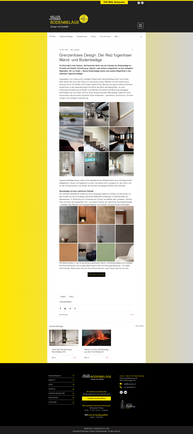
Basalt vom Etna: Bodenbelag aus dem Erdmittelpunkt (96, 350)
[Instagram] (139, 3)
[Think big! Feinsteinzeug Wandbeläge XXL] (63, 338)
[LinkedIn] (142, 3)
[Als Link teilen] (70, 308)
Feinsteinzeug (82, 36)
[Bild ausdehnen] (71, 114)
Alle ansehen (140, 326)
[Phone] (121, 387)
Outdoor (63, 296)
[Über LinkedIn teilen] (65, 308)
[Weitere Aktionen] (132, 50)
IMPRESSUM (88, 428)
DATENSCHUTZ (99, 428)
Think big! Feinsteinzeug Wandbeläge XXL (62, 350)
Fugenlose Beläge (66, 36)
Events (93, 36)
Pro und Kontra (105, 36)
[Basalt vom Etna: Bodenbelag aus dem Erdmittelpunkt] (96, 338)
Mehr (116, 36)
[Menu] (140, 25)
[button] (141, 36)
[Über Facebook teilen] (60, 308)
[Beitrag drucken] (75, 308)
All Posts (52, 36)
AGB (107, 428)
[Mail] (121, 384)
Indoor (71, 296)
